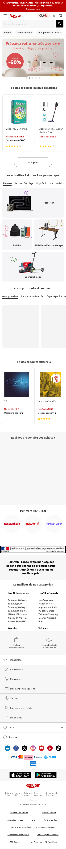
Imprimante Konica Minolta (49, 607)
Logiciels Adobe (49, 812)
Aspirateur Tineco (15, 820)
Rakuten (13, 737)
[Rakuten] (15, 15)
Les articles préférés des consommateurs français (33, 827)
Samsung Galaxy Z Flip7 (19, 607)
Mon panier (16, 679)
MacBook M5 (45, 603)
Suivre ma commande (21, 708)
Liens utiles (15, 659)
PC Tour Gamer (46, 610)
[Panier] (60, 15)
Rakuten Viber (28, 794)
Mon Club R (16, 717)
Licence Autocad (47, 617)
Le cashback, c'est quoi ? (18, 834)
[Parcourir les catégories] (5, 16)
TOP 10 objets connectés (47, 834)
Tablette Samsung (48, 614)
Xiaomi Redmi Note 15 (19, 621)
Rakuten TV (19, 794)
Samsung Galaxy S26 (19, 600)
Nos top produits (10, 296)
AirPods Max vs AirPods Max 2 (44, 842)
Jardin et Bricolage (24, 183)
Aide (11, 727)
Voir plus (33, 162)
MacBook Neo (45, 600)
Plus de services (38, 794)
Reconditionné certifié (32, 296)
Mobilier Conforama (19, 812)
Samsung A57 (15, 603)
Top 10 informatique (49, 593)
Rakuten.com (33, 800)
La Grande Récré (51, 820)
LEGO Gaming (15, 842)
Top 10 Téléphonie (18, 593)
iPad (40, 621)
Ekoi (34, 820)
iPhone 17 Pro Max (17, 614)
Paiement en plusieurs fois (23, 688)
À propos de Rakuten (52, 794)
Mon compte (16, 669)
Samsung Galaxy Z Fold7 (19, 610)
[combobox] (28, 24)
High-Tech (41, 183)
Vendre (14, 698)
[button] (33, 6)
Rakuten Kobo (8, 794)
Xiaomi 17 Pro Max (17, 617)
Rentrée (7, 183)
